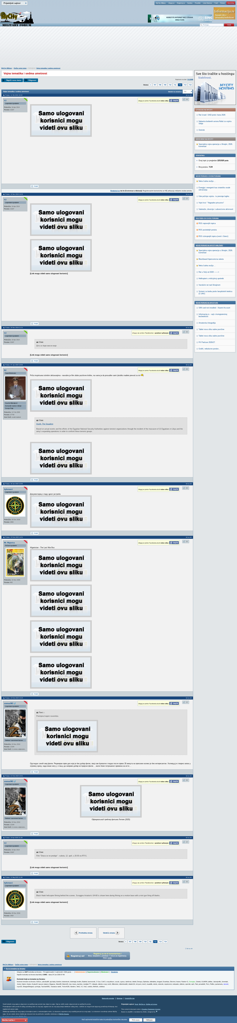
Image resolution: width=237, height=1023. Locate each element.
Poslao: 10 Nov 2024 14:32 (14, 194)
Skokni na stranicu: (175, 92)
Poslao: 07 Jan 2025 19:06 (14, 365)
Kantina (189, 3)
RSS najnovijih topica (207, 223)
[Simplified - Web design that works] (156, 1011)
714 (190, 85)
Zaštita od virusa (151, 1004)
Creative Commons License (151, 1009)
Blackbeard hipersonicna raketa (211, 259)
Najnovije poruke (108, 998)
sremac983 (8, 703)
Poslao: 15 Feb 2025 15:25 (14, 698)
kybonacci (8, 489)
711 (175, 85)
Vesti (136, 1004)
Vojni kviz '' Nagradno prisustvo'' (211, 203)
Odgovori (32, 80)
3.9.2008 (190, 79)
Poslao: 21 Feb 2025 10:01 (14, 776)
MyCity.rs (142, 1004)
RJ (5, 370)
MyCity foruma (64, 1014)
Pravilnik (198, 3)
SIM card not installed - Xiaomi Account (214, 308)
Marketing (230, 3)
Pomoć (222, 3)
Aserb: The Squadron (44, 424)
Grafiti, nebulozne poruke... (209, 349)
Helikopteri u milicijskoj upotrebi (211, 278)
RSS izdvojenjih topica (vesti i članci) (213, 236)
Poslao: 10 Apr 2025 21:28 (13, 837)
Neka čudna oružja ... (207, 181)
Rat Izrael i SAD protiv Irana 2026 (212, 115)
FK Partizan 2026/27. (207, 342)
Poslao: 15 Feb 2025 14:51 (14, 537)
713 (185, 85)
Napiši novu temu (13, 80)
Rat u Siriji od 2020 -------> (209, 272)
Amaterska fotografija (207, 323)
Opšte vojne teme (20, 68)
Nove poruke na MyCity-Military (209, 245)
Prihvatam (135, 1020)
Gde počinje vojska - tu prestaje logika (214, 196)
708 (160, 85)
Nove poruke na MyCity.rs (207, 303)
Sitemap (119, 998)
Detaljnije (114, 972)
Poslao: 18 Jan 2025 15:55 (14, 483)
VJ (5, 101)
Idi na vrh (190, 948)
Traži (216, 3)
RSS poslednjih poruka (208, 230)
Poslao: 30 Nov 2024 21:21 (14, 327)
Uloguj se (171, 3)
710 (170, 85)
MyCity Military (161, 3)
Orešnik (202, 130)
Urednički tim (130, 998)
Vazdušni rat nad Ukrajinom (209, 285)
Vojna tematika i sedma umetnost (48, 68)
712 (180, 85)
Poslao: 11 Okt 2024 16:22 (13, 95)
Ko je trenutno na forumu (15, 969)
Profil (36, 186)
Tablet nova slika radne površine (211, 329)
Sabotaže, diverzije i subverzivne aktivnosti (216, 209)
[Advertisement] (118, 48)
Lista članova (207, 3)
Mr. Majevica (9, 543)
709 (165, 85)
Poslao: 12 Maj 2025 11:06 (13, 877)
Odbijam (149, 1020)
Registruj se (181, 3)
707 (155, 85)
